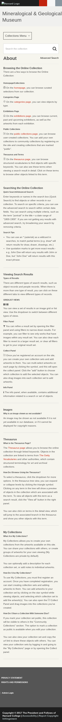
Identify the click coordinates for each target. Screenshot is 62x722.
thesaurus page (22, 159)
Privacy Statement (11, 678)
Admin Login (8, 693)
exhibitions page (22, 116)
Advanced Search (49, 58)
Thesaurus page (16, 448)
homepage (19, 87)
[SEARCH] (58, 3)
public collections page (26, 133)
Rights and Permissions (14, 682)
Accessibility (29, 715)
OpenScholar (52, 697)
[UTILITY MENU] (51, 3)
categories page (22, 102)
